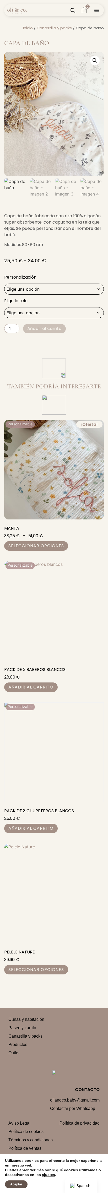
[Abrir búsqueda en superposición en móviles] (72, 10)
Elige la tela (16, 301)
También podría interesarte (54, 386)
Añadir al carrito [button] (30, 687)
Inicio (28, 28)
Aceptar (16, 1184)
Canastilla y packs (54, 28)
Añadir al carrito (44, 329)
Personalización (20, 277)
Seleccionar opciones (36, 546)
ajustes (48, 1175)
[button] (97, 10)
